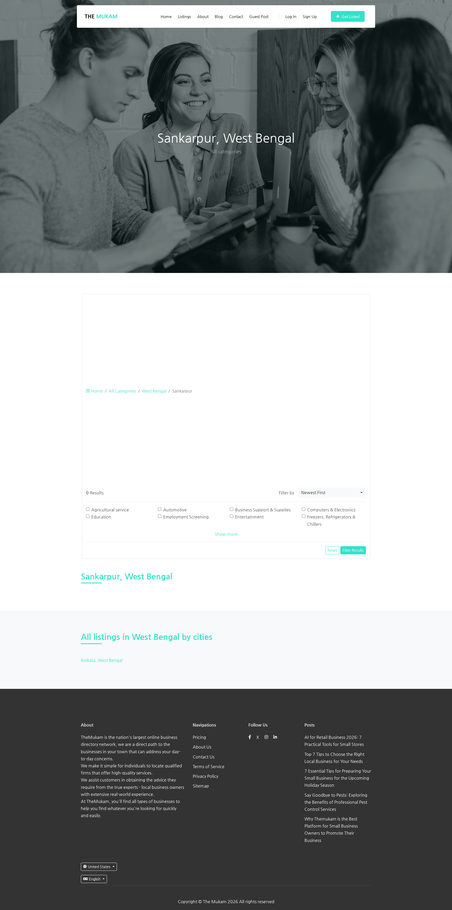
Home (166, 16)
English (94, 879)
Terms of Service (208, 766)
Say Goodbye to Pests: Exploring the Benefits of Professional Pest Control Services (335, 802)
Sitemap (201, 785)
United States (99, 866)
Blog (219, 16)
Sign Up (310, 16)
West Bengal (154, 390)
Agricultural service (110, 509)
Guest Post (258, 16)
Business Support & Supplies (263, 509)
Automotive (175, 509)
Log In (290, 16)
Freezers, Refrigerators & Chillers (331, 520)
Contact (236, 16)
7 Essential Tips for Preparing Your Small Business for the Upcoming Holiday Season (337, 778)
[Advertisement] (226, 335)
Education (101, 516)
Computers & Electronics (331, 509)
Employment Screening (186, 516)
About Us (202, 746)
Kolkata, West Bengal (101, 660)
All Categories (122, 390)
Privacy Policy (205, 776)
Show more (226, 534)
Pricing (199, 737)
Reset (332, 550)
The (101, 16)
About (202, 16)
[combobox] (332, 493)
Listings (184, 16)
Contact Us (203, 756)
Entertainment (249, 516)
